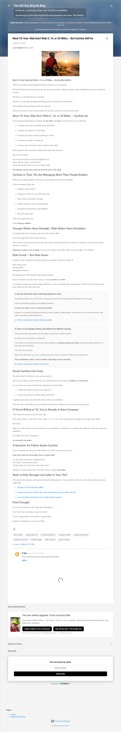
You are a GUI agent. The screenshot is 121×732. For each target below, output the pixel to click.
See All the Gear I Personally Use (68, 629)
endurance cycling (21, 539)
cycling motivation (81, 535)
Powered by (54, 684)
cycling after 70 (32, 535)
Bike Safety (18, 535)
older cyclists (50, 539)
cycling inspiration (48, 535)
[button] (107, 39)
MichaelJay (66, 726)
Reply (24, 560)
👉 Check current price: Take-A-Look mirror (32, 364)
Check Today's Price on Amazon (37, 629)
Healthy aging (36, 539)
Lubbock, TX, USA (28, 544)
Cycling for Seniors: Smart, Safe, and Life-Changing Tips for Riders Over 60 (46, 492)
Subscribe (60, 674)
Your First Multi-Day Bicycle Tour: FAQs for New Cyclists (39, 497)
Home (13, 715)
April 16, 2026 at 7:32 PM (36, 553)
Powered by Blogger (62, 721)
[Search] (111, 6)
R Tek (24, 553)
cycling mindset (64, 535)
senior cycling (63, 539)
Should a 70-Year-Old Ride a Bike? (30, 487)
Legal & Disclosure (18, 717)
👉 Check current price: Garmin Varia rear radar (33, 320)
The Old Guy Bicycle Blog (29, 5)
